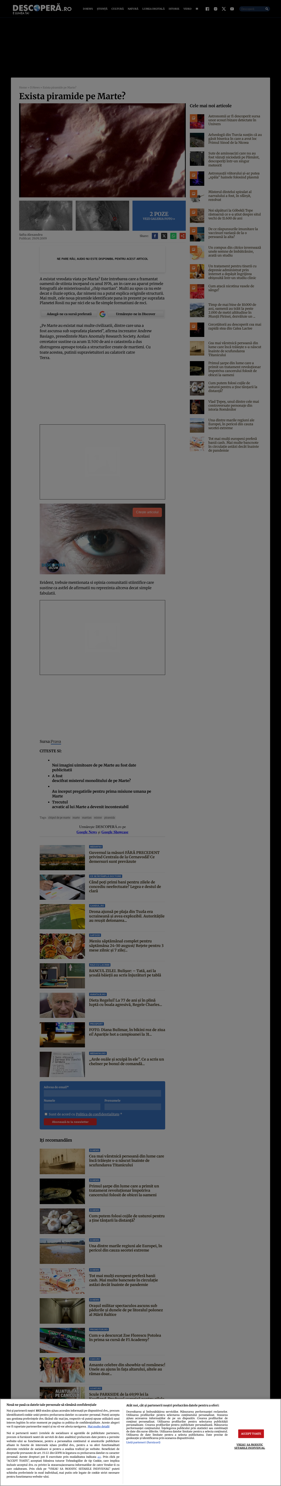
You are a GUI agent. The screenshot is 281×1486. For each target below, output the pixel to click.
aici (99, 1457)
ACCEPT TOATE (251, 1433)
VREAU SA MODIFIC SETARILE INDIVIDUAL (249, 1446)
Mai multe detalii (98, 1426)
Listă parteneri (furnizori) (143, 1442)
